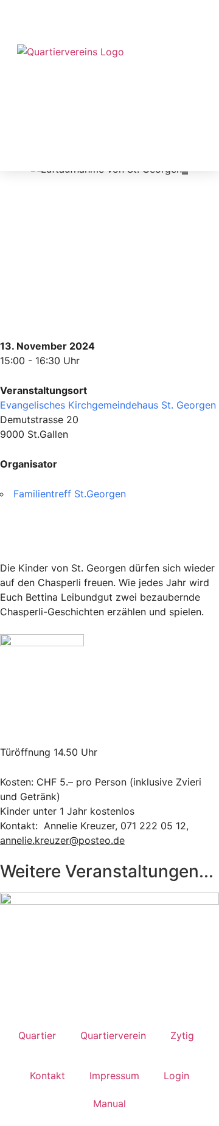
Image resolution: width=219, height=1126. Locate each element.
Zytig (182, 1035)
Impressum (114, 1075)
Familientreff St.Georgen (69, 494)
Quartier (37, 1035)
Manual (109, 1103)
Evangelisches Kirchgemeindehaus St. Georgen (108, 405)
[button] (202, 50)
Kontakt (47, 1075)
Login (176, 1075)
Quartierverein (113, 1035)
